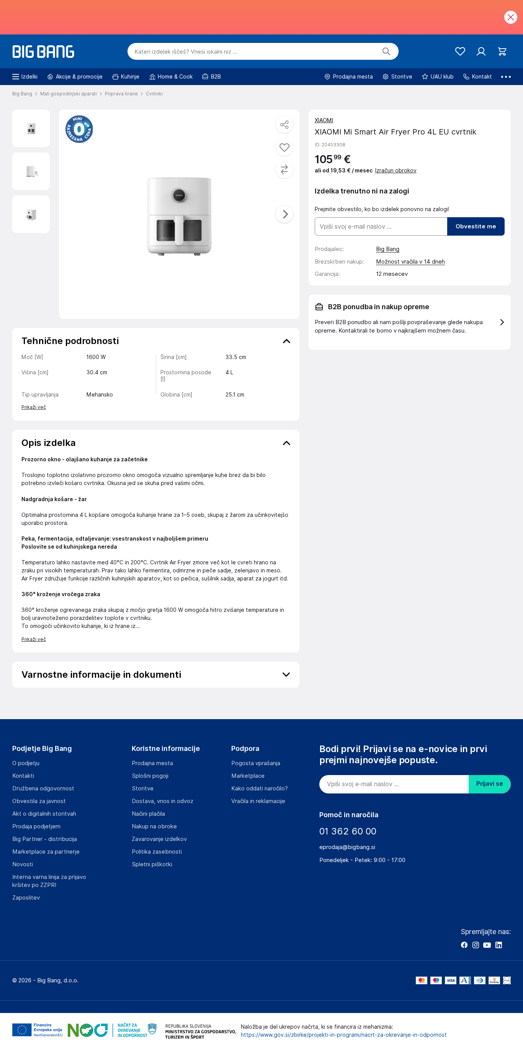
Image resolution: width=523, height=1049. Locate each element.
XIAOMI (324, 120)
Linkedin (498, 944)
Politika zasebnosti (157, 851)
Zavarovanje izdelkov (159, 839)
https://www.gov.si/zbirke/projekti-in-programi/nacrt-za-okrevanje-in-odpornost (344, 1035)
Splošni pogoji (150, 775)
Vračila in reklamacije (258, 801)
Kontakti (23, 775)
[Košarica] (502, 51)
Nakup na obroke (154, 826)
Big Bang (387, 249)
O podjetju (25, 763)
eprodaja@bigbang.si (347, 847)
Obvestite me (476, 226)
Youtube (487, 944)
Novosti (22, 864)
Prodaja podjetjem (36, 826)
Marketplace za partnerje (46, 851)
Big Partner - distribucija (44, 839)
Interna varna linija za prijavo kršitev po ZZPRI (49, 881)
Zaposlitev (26, 897)
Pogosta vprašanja (255, 763)
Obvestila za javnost (39, 801)
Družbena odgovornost (43, 788)
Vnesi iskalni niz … (185, 51)
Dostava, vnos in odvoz (162, 801)
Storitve (143, 788)
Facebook (464, 944)
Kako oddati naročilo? (259, 788)
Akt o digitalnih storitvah (44, 813)
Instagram (475, 944)
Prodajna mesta (152, 763)
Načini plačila (148, 813)
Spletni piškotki (152, 864)
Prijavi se (489, 783)
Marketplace (248, 775)
